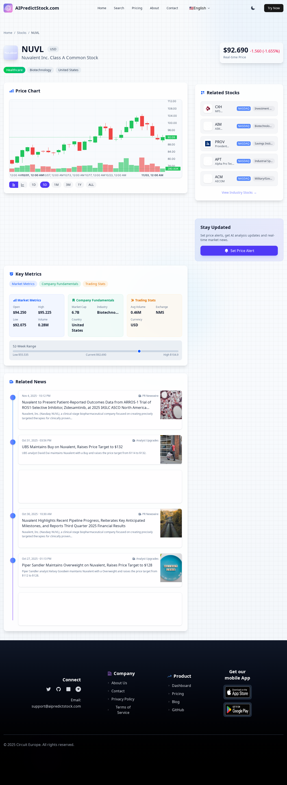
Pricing (137, 8)
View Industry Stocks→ (239, 192)
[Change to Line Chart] (22, 185)
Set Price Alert (242, 250)
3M (68, 184)
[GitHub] (58, 689)
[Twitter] (48, 689)
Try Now (274, 8)
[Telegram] (78, 689)
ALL (91, 184)
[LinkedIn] (68, 689)
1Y (79, 184)
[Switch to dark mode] (253, 8)
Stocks (21, 33)
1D (34, 184)
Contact (172, 8)
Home (102, 8)
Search (119, 8)
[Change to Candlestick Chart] (13, 185)
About (154, 8)
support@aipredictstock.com (56, 706)
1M (56, 184)
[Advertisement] (96, 232)
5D (45, 184)
